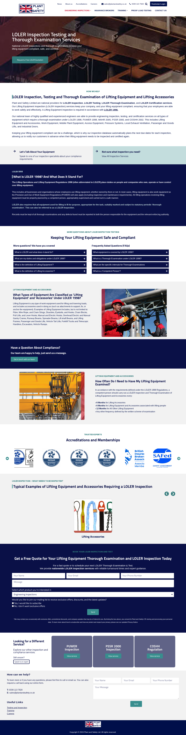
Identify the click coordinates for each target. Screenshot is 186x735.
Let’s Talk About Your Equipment (37, 152)
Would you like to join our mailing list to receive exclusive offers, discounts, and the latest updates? (59, 599)
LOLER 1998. (111, 110)
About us (68, 4)
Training (10, 711)
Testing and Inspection (17, 708)
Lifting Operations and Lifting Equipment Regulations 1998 (44, 182)
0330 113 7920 (138, 4)
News (59, 4)
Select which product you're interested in (31, 590)
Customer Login (159, 4)
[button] (90, 10)
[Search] (146, 4)
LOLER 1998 (74, 119)
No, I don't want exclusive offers (29, 606)
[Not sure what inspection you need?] (97, 151)
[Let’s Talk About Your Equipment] (14, 151)
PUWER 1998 (90, 119)
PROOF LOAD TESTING (141, 11)
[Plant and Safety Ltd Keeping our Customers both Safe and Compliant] (31, 8)
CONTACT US (161, 11)
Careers (94, 4)
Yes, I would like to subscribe (27, 603)
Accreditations (81, 4)
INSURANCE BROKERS (104, 11)
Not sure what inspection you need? (121, 152)
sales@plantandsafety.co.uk (115, 4)
